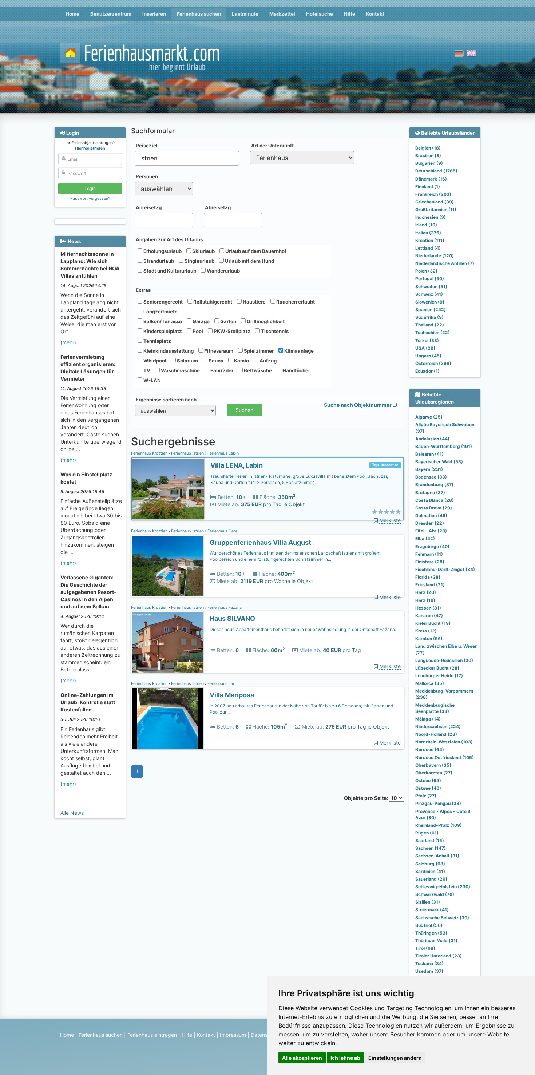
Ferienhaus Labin (222, 453)
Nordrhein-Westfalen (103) (444, 742)
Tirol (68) (425, 948)
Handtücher (295, 370)
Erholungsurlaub (162, 251)
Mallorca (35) (429, 683)
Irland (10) (426, 224)
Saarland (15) (429, 840)
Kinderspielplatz (162, 331)
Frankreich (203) (433, 194)
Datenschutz (266, 1035)
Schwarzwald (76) (434, 894)
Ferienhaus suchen (199, 14)
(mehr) (68, 342)
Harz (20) (425, 592)
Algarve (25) (429, 417)
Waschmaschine (180, 370)
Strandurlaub (158, 261)
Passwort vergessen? (90, 198)
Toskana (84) (429, 963)
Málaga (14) (428, 719)
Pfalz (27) (425, 795)
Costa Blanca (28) (434, 500)
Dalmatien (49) (431, 515)
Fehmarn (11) (429, 554)
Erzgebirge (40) (432, 546)
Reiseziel (147, 145)
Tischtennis (274, 331)
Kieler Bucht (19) (433, 623)
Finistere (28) (429, 561)
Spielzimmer (258, 351)
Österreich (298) (433, 363)
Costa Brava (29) (433, 508)
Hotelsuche (319, 14)
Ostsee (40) (428, 788)
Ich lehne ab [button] (345, 1058)
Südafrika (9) (429, 317)
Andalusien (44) (432, 438)
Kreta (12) (426, 631)
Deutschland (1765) (436, 171)
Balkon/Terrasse (162, 321)
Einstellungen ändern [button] (395, 1058)
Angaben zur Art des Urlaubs (169, 239)
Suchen (244, 410)
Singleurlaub (198, 261)
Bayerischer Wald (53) (439, 461)
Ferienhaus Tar (220, 683)
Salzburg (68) (430, 863)
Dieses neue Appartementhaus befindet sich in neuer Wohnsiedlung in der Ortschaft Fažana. (303, 629)
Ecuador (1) (427, 371)
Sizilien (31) (427, 902)
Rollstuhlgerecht (212, 302)
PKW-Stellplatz (231, 331)
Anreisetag (149, 207)
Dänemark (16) (431, 179)
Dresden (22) (429, 523)
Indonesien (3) (430, 217)
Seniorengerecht (162, 302)
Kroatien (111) (429, 240)
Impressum (233, 1035)
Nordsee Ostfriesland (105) (444, 757)
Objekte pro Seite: (366, 798)
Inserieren (154, 14)
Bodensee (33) (431, 477)
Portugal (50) (429, 278)
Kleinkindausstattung (168, 351)
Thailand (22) (429, 325)
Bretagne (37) (430, 492)
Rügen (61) (427, 833)
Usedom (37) (429, 971)
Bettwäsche (257, 370)
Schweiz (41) (429, 294)
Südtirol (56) (429, 925)
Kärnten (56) (429, 638)
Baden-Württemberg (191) (443, 446)
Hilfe (349, 14)
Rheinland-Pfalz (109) (438, 825)
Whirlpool (154, 361)
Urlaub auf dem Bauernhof (255, 251)
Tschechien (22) (432, 332)
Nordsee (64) (429, 749)
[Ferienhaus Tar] (167, 718)
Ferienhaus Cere (221, 531)
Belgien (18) (428, 148)
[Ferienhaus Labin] (168, 489)
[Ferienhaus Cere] (167, 566)
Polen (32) (426, 271)
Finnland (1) (427, 186)
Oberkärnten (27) (433, 772)
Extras (143, 290)
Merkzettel (282, 14)
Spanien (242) (430, 309)
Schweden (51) (431, 286)
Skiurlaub (203, 251)
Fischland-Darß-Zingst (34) (445, 569)
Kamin (241, 361)
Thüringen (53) (431, 933)
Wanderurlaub (223, 271)
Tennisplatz (156, 341)
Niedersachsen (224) (438, 726)
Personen (147, 176)
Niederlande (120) (434, 255)
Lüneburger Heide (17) (439, 675)
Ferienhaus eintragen (152, 1035)
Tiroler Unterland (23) (438, 956)
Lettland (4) (428, 248)
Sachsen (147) (430, 848)
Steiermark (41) (432, 909)
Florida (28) (427, 577)
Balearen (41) (429, 454)
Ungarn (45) (428, 355)
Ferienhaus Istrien (187, 453)
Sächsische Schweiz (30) (442, 917)
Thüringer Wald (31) (436, 940)
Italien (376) (428, 232)
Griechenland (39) (434, 202)
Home (72, 14)
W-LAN (151, 380)
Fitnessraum (218, 351)
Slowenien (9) (429, 302)
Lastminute (245, 14)
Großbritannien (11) (435, 209)
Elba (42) (425, 538)
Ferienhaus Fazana (224, 607)
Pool (197, 331)
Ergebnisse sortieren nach (166, 399)
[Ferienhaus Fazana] (167, 642)
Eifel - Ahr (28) (431, 530)
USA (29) (425, 348)
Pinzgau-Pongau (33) (438, 803)
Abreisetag (218, 207)
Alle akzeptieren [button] (302, 1058)
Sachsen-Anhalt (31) (437, 855)
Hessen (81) (428, 608)
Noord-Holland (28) (436, 734)
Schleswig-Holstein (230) (442, 886)
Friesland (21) (430, 584)
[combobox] (187, 158)
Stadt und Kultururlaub (169, 271)
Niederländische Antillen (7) (444, 263)
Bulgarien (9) (429, 163)
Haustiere (254, 302)
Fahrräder (221, 370)
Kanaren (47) (429, 615)
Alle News (72, 813)
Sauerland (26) (431, 879)
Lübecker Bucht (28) (437, 668)
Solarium (187, 361)
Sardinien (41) (430, 871)
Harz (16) (425, 600)
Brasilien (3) (428, 155)
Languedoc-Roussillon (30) (444, 660)
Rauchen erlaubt (295, 302)
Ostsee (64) (428, 780)
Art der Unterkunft (272, 145)
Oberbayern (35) (433, 765)
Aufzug (267, 361)
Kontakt (375, 14)
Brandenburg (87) (434, 484)
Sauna (215, 361)
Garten (227, 321)
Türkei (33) (427, 340)
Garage (200, 321)
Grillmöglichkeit (265, 321)
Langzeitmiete (160, 311)
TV (146, 370)
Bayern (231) (429, 469)
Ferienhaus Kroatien (150, 453)
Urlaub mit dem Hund (249, 261)
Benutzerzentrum (110, 14)
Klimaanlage (298, 351)
